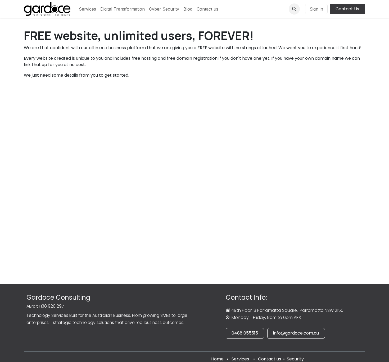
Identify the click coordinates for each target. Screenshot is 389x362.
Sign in (316, 9)
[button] (294, 9)
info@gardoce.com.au (296, 333)
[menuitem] (87, 9)
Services (240, 359)
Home (217, 359)
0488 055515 (245, 333)
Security (295, 359)
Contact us (269, 359)
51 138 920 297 (50, 306)
